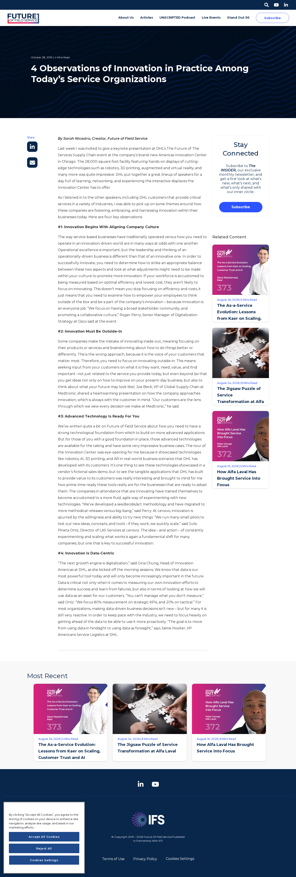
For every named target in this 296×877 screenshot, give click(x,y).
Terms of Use (113, 859)
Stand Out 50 (238, 17)
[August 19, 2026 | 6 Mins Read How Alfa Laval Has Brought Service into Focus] (229, 764)
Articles (146, 17)
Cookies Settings (180, 859)
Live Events (211, 17)
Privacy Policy (145, 859)
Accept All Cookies (44, 836)
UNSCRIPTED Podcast (177, 17)
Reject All (44, 848)
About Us (126, 17)
